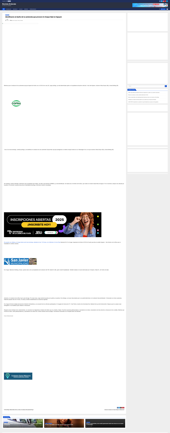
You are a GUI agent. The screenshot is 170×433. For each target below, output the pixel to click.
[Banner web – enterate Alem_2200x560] (64, 206)
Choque (19, 20)
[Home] (3, 9)
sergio (7, 19)
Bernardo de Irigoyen (14, 20)
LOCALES (46, 423)
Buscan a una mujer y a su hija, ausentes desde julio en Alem (59, 424)
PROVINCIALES (6, 422)
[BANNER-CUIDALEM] (64, 362)
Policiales (21, 20)
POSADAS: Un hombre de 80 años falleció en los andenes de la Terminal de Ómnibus (142, 99)
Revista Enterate (9, 4)
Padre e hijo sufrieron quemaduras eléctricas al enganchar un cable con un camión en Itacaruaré (23, 424)
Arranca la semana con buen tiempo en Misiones (114, 409)
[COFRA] (64, 95)
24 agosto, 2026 (7, 426)
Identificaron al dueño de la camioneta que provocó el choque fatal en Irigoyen (33, 17)
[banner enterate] (64, 253)
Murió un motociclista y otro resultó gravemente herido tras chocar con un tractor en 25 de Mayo (104, 424)
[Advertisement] (64, 50)
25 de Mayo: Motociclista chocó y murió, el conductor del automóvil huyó (19, 409)
